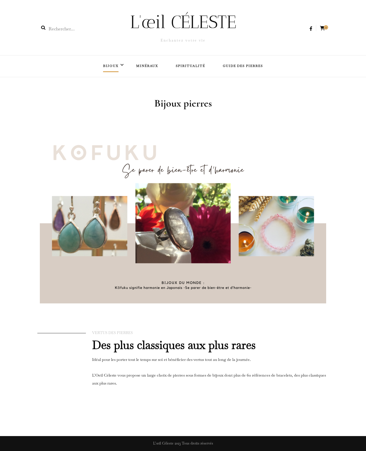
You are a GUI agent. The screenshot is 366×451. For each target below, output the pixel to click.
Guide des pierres (243, 66)
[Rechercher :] (81, 29)
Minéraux (147, 66)
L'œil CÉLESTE (183, 22)
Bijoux (111, 66)
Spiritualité (190, 66)
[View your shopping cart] (322, 28)
